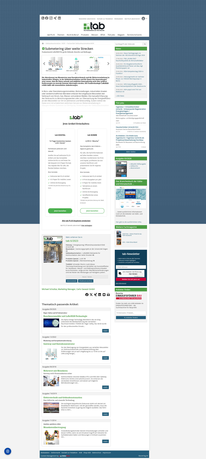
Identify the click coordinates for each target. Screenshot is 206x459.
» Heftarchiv (133, 166)
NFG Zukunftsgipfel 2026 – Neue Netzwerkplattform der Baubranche (131, 85)
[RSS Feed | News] (43, 18)
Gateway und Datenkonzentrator (59, 344)
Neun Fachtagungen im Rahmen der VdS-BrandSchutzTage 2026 (130, 54)
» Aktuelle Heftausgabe (137, 164)
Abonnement (71, 281)
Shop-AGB (87, 453)
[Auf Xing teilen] (95, 295)
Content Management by (50, 456)
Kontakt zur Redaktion (105, 19)
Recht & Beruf (73, 35)
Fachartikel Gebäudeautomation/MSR (80, 43)
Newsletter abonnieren (87, 19)
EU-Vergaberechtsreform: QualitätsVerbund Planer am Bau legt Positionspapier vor (129, 66)
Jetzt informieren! (121, 283)
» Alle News (120, 96)
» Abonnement (134, 168)
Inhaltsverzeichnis (85, 281)
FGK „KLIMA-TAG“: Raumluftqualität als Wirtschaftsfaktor (129, 60)
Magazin (121, 35)
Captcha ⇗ (139, 276)
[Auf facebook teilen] (87, 295)
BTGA (103, 35)
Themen (60, 35)
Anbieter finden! (132, 318)
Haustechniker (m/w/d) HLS (127, 127)
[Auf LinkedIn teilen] (100, 295)
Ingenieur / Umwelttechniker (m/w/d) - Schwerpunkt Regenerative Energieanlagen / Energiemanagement (131, 110)
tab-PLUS (51, 35)
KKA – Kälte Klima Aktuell (130, 242)
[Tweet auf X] (91, 295)
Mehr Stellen (131, 152)
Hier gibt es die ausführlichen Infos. (129, 222)
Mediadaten (118, 19)
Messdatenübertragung (54, 427)
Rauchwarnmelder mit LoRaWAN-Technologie (65, 316)
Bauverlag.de (143, 456)
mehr (105, 331)
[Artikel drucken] (108, 294)
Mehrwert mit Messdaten (55, 371)
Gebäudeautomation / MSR (55, 43)
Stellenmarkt (55, 453)
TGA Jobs (111, 35)
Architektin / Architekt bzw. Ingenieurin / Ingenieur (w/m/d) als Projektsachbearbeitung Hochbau (130, 138)
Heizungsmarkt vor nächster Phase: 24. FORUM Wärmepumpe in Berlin (130, 79)
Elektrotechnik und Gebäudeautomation (62, 397)
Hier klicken (133, 274)
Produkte (85, 35)
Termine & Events (134, 35)
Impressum (107, 453)
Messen (94, 35)
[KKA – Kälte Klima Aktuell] (119, 242)
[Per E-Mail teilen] (104, 294)
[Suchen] (145, 44)
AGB (80, 453)
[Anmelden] (144, 18)
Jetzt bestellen (60, 211)
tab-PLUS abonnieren (132, 19)
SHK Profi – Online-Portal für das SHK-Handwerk (132, 234)
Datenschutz (96, 453)
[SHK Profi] (119, 234)
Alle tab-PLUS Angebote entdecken (76, 221)
